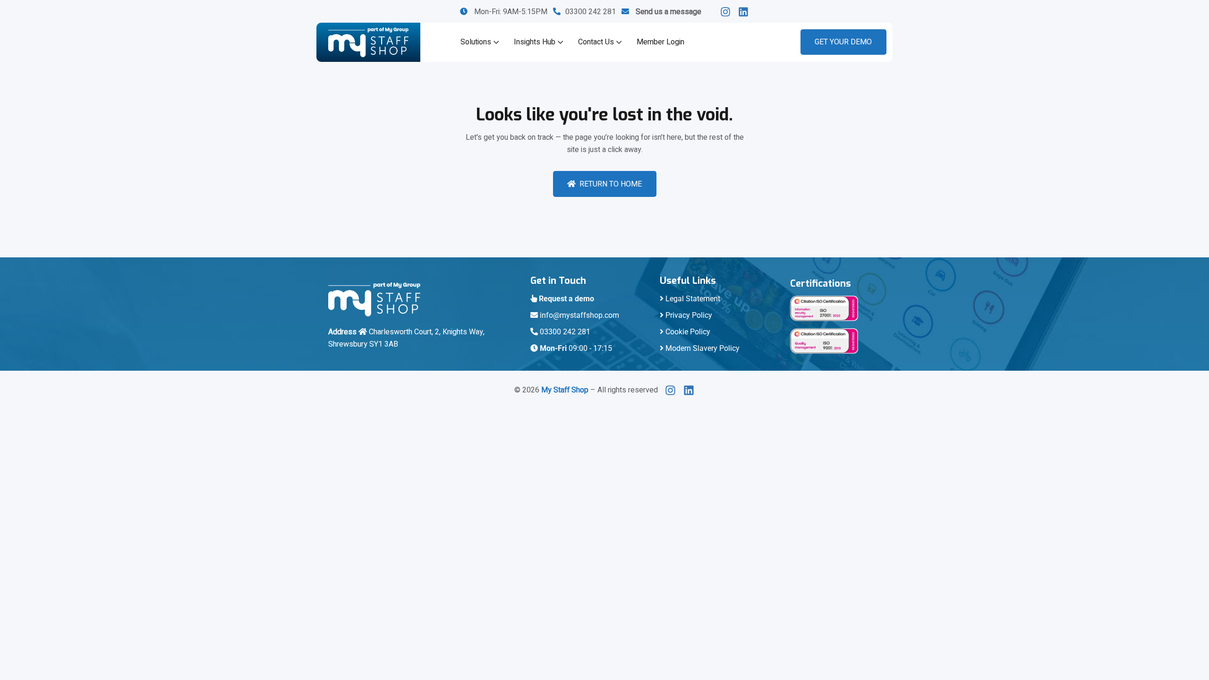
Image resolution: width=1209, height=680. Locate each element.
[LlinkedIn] (728, 12)
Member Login (660, 42)
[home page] (368, 42)
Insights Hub (534, 42)
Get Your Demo (843, 42)
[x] (673, 390)
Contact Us (596, 42)
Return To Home (610, 184)
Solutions (475, 42)
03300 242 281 (593, 11)
